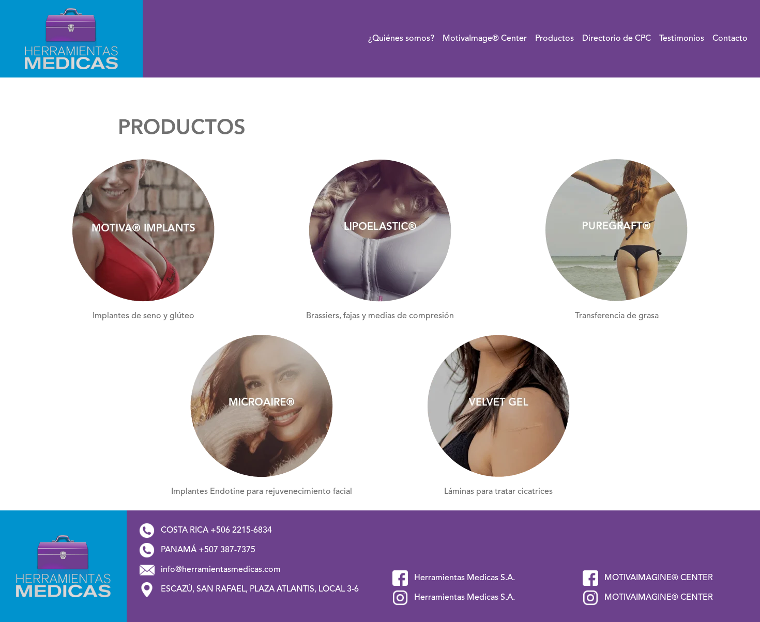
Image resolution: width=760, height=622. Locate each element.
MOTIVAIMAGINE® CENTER (657, 578)
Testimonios (681, 39)
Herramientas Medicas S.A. (463, 578)
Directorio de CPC (616, 39)
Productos (554, 39)
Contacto (730, 39)
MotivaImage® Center (485, 39)
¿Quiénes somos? (401, 39)
